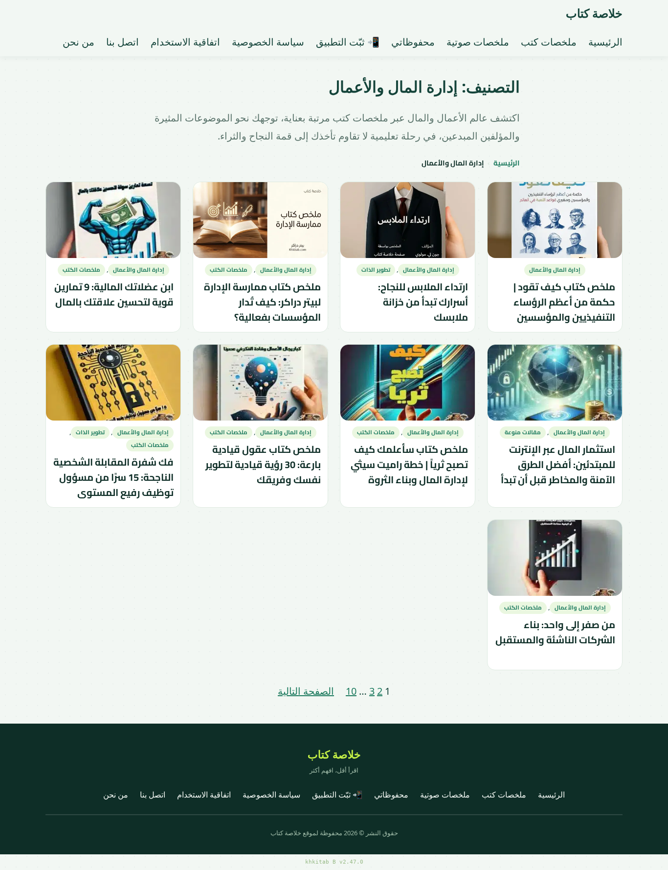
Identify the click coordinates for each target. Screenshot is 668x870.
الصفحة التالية (306, 691)
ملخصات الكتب (228, 269)
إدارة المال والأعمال (554, 269)
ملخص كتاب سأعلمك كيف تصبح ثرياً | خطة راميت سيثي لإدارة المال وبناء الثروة (409, 465)
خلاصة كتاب (594, 13)
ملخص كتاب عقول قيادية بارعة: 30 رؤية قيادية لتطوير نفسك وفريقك (263, 465)
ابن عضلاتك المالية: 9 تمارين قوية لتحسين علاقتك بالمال (114, 294)
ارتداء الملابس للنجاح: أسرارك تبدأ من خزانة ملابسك (423, 302)
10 (351, 691)
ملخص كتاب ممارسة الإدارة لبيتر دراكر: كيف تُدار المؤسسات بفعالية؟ (262, 302)
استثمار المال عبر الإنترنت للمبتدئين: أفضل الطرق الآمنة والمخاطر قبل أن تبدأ (558, 465)
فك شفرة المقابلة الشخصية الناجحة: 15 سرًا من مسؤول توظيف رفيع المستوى (113, 477)
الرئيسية (506, 163)
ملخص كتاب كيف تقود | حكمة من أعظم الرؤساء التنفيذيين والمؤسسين (564, 302)
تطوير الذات (375, 269)
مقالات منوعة (523, 432)
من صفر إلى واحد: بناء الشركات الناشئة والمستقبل (555, 633)
